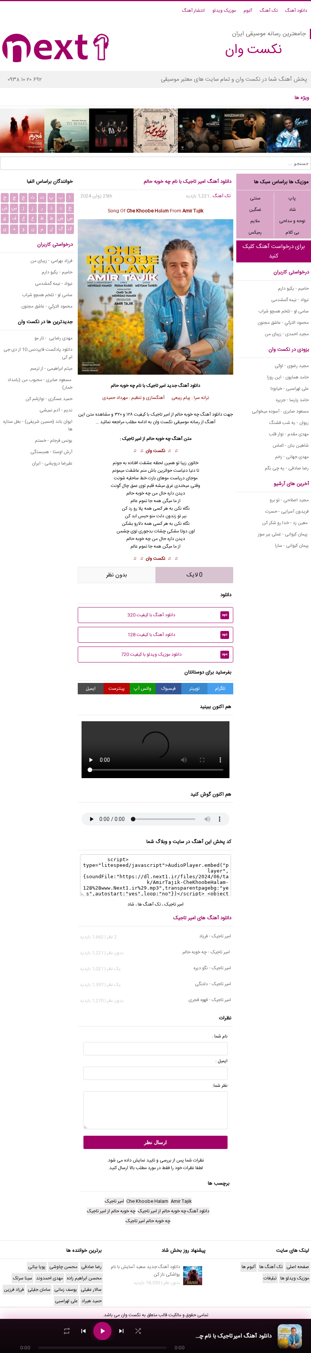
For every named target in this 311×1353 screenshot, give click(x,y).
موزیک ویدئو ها (294, 1278)
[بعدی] (121, 1331)
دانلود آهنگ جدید (183, 385)
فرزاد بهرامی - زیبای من (51, 261)
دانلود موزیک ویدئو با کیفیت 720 (174, 654)
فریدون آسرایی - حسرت (287, 511)
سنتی (255, 198)
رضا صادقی (91, 1267)
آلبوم (247, 10)
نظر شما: (220, 1085)
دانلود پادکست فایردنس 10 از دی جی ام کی (37, 353)
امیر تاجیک (156, 385)
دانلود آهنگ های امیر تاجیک (202, 918)
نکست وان (155, 451)
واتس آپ (142, 688)
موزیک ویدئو (224, 10)
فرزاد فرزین (14, 1289)
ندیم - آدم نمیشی (55, 410)
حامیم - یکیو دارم (293, 288)
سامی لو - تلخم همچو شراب (283, 311)
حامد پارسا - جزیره (292, 400)
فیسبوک (168, 688)
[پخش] (102, 1331)
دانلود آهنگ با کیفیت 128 (177, 635)
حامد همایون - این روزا (288, 377)
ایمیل (91, 688)
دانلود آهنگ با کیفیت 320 (177, 615)
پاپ (292, 198)
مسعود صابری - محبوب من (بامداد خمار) (40, 383)
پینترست (116, 688)
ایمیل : (221, 1061)
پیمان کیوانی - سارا (292, 545)
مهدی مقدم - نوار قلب (289, 434)
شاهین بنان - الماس (291, 445)
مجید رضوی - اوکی (292, 366)
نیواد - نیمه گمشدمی (290, 300)
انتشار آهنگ (193, 10)
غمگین (255, 209)
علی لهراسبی (66, 1301)
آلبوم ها (249, 1267)
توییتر (194, 688)
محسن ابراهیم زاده (84, 1278)
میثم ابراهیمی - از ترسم (51, 368)
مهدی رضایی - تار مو (53, 338)
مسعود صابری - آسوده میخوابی (280, 411)
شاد (292, 209)
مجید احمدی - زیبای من (287, 334)
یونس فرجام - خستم (53, 440)
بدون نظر (116, 575)
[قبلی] (83, 1331)
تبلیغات (270, 1278)
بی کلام (292, 232)
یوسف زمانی (65, 1289)
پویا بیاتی (37, 1267)
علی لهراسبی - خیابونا (289, 388)
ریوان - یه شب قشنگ (289, 423)
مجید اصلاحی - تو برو (289, 500)
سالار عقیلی (91, 1289)
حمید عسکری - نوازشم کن (48, 399)
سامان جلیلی (39, 1289)
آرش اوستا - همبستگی (51, 452)
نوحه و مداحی (292, 221)
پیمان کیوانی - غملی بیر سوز (283, 534)
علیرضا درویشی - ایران (52, 463)
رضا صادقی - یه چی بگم (287, 468)
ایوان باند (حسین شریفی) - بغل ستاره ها (37, 425)
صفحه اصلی (297, 1267)
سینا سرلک (22, 1278)
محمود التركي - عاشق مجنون (283, 322)
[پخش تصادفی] (138, 1331)
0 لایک (195, 575)
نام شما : (220, 1036)
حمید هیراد (92, 1301)
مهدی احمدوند (49, 1278)
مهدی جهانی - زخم (292, 457)
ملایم (255, 221)
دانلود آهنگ (296, 10)
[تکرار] (67, 1331)
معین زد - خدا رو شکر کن (285, 523)
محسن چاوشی (63, 1267)
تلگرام (220, 688)
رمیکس (255, 232)
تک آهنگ (269, 10)
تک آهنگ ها (149, 904)
